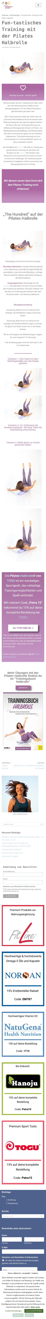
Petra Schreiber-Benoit (13, 47)
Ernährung (12, 1200)
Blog (3, 1196)
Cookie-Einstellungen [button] (13, 1311)
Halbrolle (21, 147)
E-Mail (5, 1247)
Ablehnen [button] (29, 1315)
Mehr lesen (35, 1307)
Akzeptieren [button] (18, 1315)
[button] (23, 628)
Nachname (27, 1243)
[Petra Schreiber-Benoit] (9, 5)
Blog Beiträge (14, 15)
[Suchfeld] (41, 824)
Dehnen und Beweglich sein (12, 853)
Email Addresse (9, 871)
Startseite (5, 15)
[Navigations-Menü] (38, 5)
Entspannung (13, 1203)
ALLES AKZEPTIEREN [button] (34, 1311)
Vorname (5, 1243)
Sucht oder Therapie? (10, 856)
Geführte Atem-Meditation (11, 849)
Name (5, 879)
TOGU (11, 580)
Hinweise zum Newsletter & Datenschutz (20, 1257)
